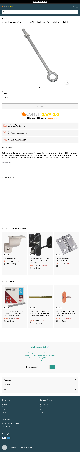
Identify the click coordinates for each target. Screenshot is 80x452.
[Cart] (72, 7)
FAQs (41, 412)
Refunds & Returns (46, 407)
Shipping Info (44, 404)
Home (3, 18)
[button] (40, 148)
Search (4, 412)
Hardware (13, 281)
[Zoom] (67, 82)
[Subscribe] (52, 367)
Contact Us (5, 410)
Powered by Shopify (26, 447)
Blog (3, 407)
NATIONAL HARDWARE (18, 228)
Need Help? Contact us (40, 2)
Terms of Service (45, 410)
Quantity (5, 93)
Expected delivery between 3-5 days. (17, 126)
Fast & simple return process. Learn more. (18, 133)
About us (4, 404)
